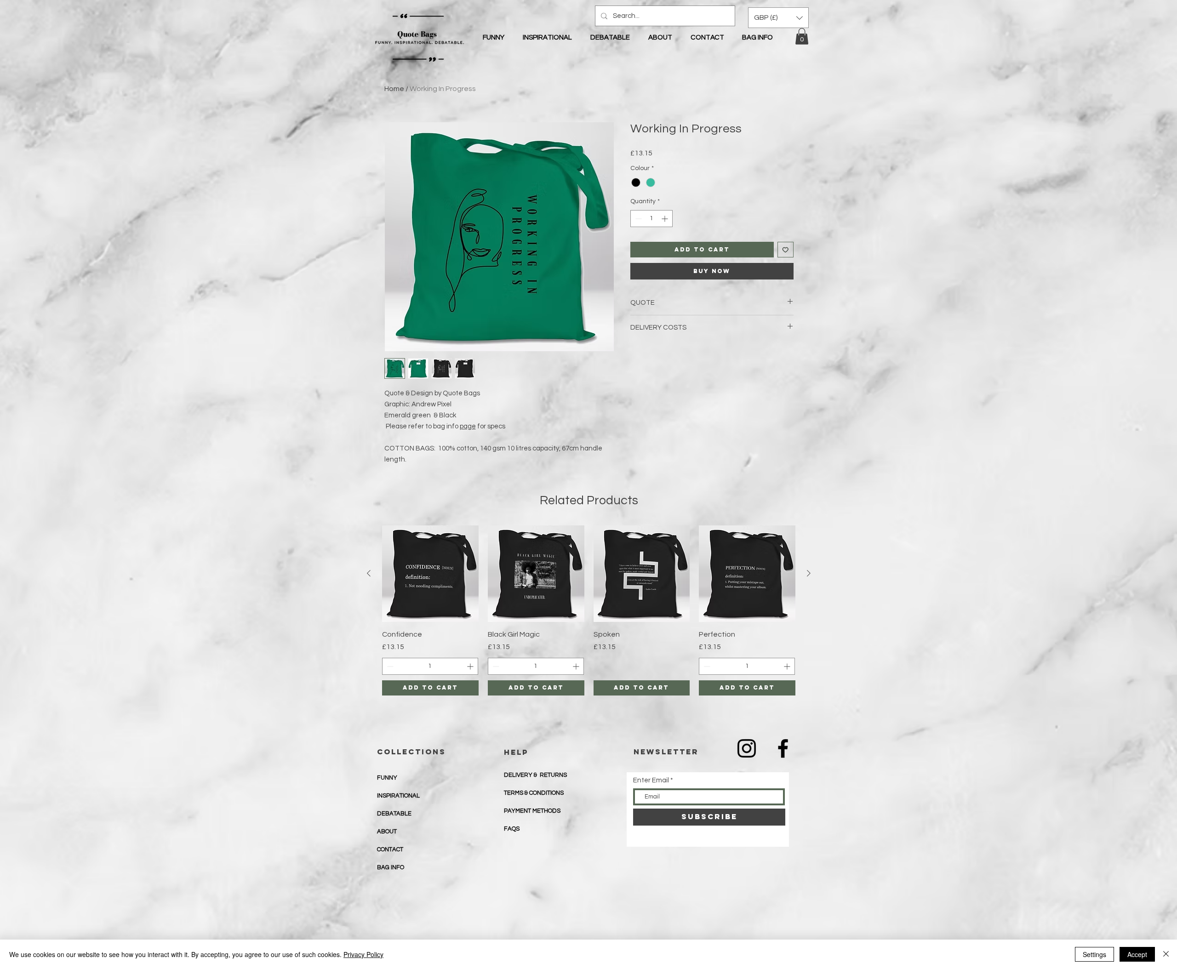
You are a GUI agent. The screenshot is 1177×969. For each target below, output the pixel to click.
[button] (802, 36)
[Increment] (665, 219)
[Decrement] (637, 219)
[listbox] (778, 17)
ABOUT (387, 831)
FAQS (512, 829)
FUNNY (387, 778)
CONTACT (390, 849)
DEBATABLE (394, 813)
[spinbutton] (651, 219)
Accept (1137, 954)
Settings (1094, 954)
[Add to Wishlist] (785, 250)
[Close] (1165, 954)
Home (394, 88)
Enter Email (651, 780)
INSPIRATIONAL (398, 795)
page (468, 426)
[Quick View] (430, 573)
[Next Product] (808, 573)
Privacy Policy (363, 954)
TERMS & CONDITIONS (534, 793)
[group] (588, 610)
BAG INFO (390, 867)
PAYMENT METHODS (533, 811)
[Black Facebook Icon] (783, 748)
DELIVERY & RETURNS (535, 775)
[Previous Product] (368, 573)
